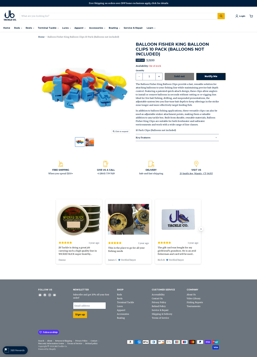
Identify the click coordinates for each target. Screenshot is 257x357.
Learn (150, 28)
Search (41, 341)
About (49, 341)
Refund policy (91, 343)
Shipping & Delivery (162, 314)
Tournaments (193, 306)
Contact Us (157, 298)
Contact (93, 341)
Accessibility (158, 294)
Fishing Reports (195, 302)
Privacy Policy (159, 302)
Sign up (80, 314)
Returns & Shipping (63, 341)
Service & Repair (133, 28)
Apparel (79, 28)
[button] (79, 142)
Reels (29, 28)
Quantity (140, 70)
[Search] (221, 16)
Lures (65, 28)
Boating (114, 28)
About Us (191, 294)
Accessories (96, 28)
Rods (17, 28)
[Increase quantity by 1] (159, 76)
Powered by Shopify (47, 349)
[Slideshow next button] (201, 229)
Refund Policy (159, 306)
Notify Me (211, 76)
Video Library (194, 298)
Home (6, 28)
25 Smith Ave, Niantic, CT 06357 (196, 173)
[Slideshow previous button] (56, 229)
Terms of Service (160, 318)
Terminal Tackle (47, 28)
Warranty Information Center (51, 343)
